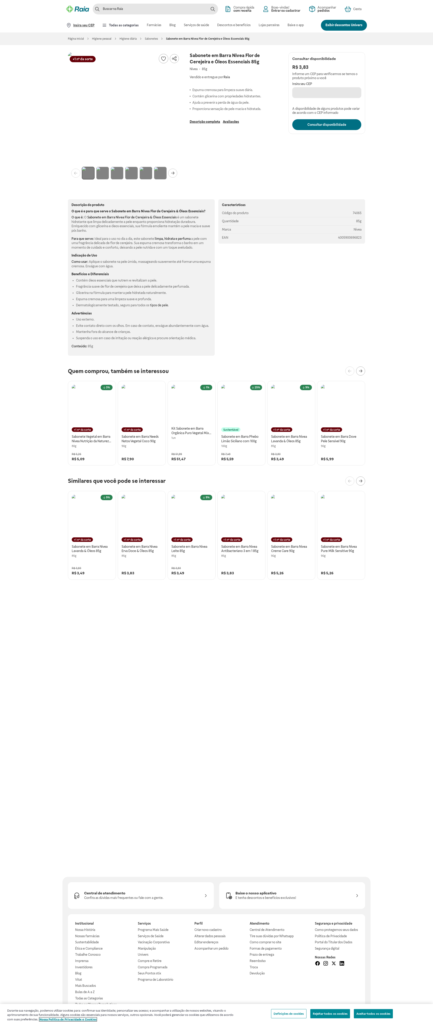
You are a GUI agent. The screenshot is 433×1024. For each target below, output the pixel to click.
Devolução (257, 973)
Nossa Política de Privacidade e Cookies (68, 1019)
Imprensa (81, 961)
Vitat (78, 979)
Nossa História (85, 930)
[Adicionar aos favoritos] (163, 58)
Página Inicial (76, 38)
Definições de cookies (289, 1013)
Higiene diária (128, 38)
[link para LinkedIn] (342, 964)
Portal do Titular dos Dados (333, 942)
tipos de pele (159, 305)
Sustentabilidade (87, 942)
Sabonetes (151, 38)
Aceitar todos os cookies (373, 1013)
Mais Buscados (85, 985)
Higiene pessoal (101, 38)
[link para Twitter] (333, 964)
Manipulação (147, 948)
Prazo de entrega (262, 954)
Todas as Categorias (89, 998)
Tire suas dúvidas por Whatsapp (272, 936)
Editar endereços (206, 942)
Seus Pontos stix (149, 973)
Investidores (83, 967)
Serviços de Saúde (151, 936)
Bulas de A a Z (85, 992)
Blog (78, 973)
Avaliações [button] (231, 121)
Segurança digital (327, 948)
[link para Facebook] (317, 964)
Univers (143, 954)
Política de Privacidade (331, 936)
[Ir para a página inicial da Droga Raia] (77, 9)
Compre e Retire (149, 961)
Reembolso (258, 961)
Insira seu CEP (302, 84)
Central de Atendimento (267, 930)
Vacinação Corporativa (154, 942)
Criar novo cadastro (208, 930)
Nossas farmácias (87, 936)
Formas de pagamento (266, 948)
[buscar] (212, 9)
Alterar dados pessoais (210, 936)
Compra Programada (152, 967)
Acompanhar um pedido (211, 948)
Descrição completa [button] (205, 121)
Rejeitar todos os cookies (330, 1013)
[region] (216, 1014)
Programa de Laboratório (155, 979)
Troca (254, 967)
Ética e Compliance (89, 948)
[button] (124, 108)
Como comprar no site (265, 942)
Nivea (358, 229)
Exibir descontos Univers (343, 25)
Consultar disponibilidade (326, 124)
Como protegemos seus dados (336, 930)
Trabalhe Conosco (88, 954)
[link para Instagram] (325, 964)
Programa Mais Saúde (153, 930)
